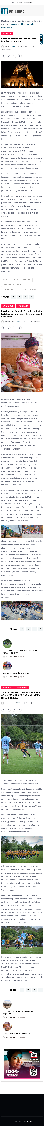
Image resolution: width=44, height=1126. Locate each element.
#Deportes (7, 687)
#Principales (23, 306)
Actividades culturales (21, 280)
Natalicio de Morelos (28, 289)
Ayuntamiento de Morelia (13, 285)
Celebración (8, 289)
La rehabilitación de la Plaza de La (16, 1033)
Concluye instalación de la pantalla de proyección (18, 1012)
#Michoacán (8, 306)
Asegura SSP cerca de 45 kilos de (16, 673)
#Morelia (7, 33)
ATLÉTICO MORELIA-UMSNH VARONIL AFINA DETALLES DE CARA (20, 652)
